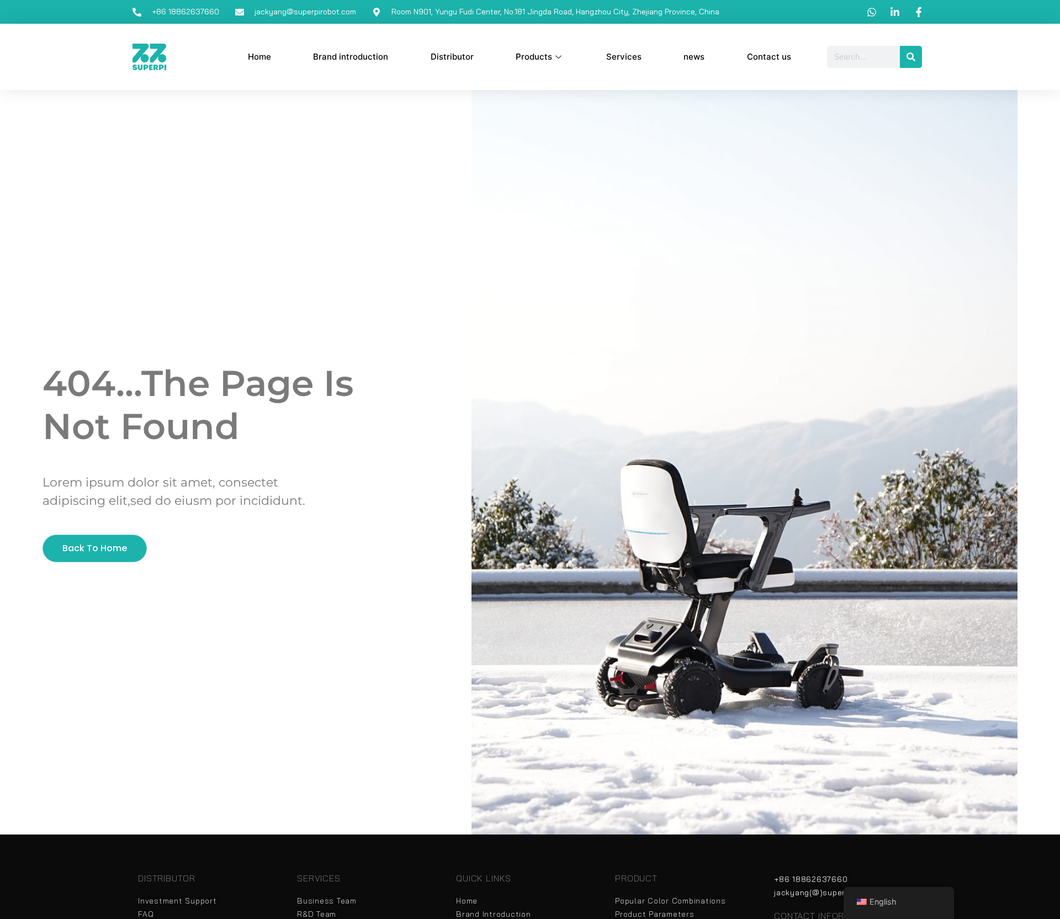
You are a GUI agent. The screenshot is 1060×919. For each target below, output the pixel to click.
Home (259, 56)
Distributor (452, 56)
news (693, 56)
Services (624, 56)
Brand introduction (350, 56)
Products (534, 56)
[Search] (911, 57)
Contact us (769, 56)
